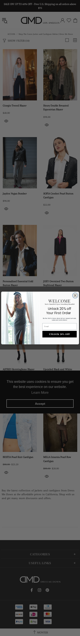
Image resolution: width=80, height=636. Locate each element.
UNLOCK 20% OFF (59, 334)
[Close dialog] (75, 295)
